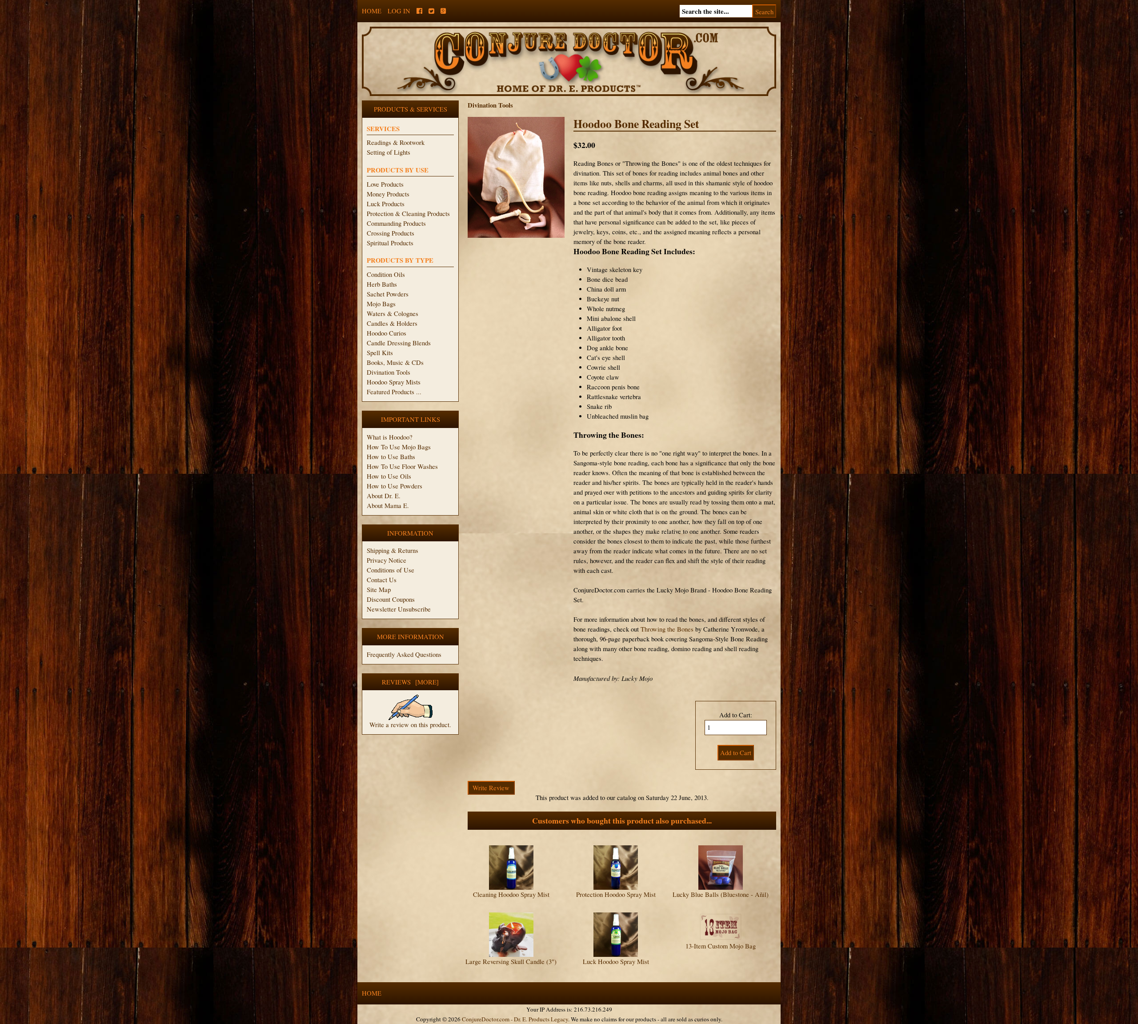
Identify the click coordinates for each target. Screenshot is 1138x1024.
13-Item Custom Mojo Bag (720, 946)
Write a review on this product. (410, 724)
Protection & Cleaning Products (408, 213)
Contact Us (382, 580)
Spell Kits (380, 352)
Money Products (388, 194)
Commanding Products (396, 223)
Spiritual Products (390, 243)
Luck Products (386, 204)
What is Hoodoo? (390, 437)
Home (371, 11)
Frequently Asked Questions (404, 654)
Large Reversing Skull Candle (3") (511, 961)
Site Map (379, 589)
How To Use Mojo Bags (399, 447)
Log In (399, 11)
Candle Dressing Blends (399, 343)
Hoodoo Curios (386, 333)
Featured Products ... (394, 392)
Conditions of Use (390, 570)
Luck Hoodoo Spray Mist (616, 961)
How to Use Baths (391, 456)
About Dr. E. (384, 496)
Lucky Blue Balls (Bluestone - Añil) (721, 894)
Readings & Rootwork (396, 142)
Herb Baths (382, 284)
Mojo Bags (381, 304)
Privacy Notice (386, 560)
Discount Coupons (391, 599)
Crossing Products (390, 233)
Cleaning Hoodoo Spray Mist (511, 894)
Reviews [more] (410, 682)
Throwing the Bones (667, 629)
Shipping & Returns (392, 550)
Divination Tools (388, 372)
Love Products (385, 184)
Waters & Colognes (392, 313)
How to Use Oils (389, 476)
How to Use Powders (394, 486)
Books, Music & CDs (395, 362)
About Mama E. (388, 505)
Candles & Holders (392, 323)
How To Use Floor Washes (402, 466)
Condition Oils (386, 274)
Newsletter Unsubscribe (399, 609)
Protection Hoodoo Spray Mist (616, 894)
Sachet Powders (388, 294)
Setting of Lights (388, 152)
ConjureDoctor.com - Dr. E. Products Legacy (515, 1019)
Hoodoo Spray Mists (394, 382)
